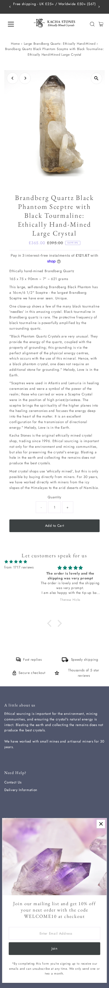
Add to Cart (54, 525)
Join (54, 948)
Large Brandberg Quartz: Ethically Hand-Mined (60, 43)
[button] (50, 623)
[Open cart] (101, 24)
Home (15, 43)
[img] (16, 562)
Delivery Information (20, 789)
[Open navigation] (16, 24)
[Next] (99, 6)
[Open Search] (92, 24)
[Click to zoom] (96, 78)
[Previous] (10, 6)
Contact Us (13, 782)
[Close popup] (100, 824)
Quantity (54, 497)
